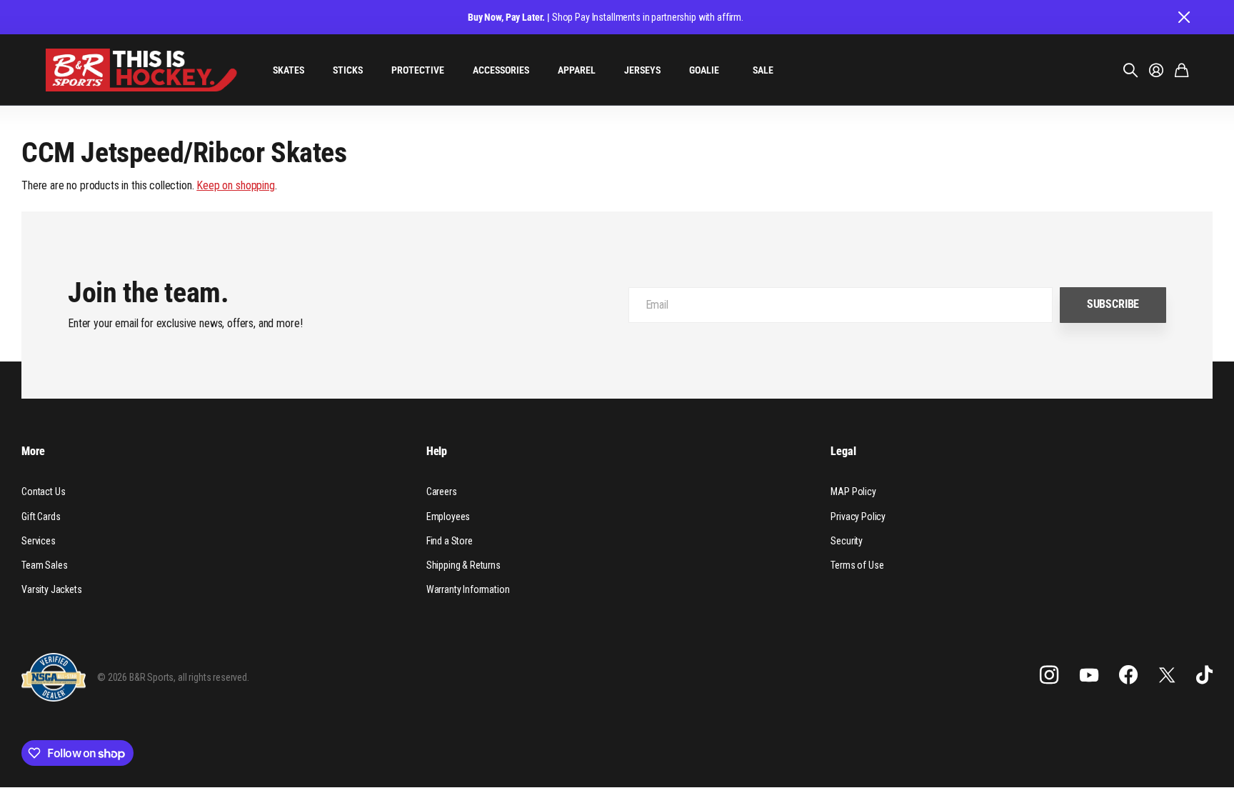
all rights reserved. (213, 677)
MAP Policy (853, 491)
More (32, 451)
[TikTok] (1204, 675)
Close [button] (1183, 17)
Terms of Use (857, 565)
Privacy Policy (858, 516)
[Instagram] (1049, 675)
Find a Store (449, 541)
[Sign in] (1156, 70)
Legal (843, 451)
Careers (441, 491)
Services (38, 541)
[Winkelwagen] (1181, 70)
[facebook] (1128, 675)
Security (847, 541)
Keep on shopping (235, 185)
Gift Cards (40, 516)
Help (436, 451)
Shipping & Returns (463, 565)
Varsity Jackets (51, 589)
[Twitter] (1167, 674)
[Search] (1130, 70)
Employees (448, 516)
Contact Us (43, 491)
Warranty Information (468, 589)
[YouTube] (1089, 675)
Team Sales (44, 565)
